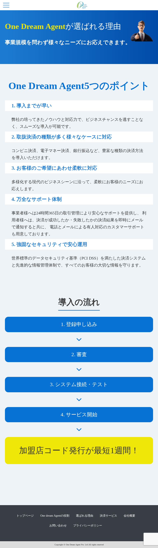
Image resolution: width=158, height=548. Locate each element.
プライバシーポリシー (87, 525)
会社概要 (129, 515)
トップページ (25, 515)
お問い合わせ (58, 525)
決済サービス (108, 515)
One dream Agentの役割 (54, 515)
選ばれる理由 (84, 515)
